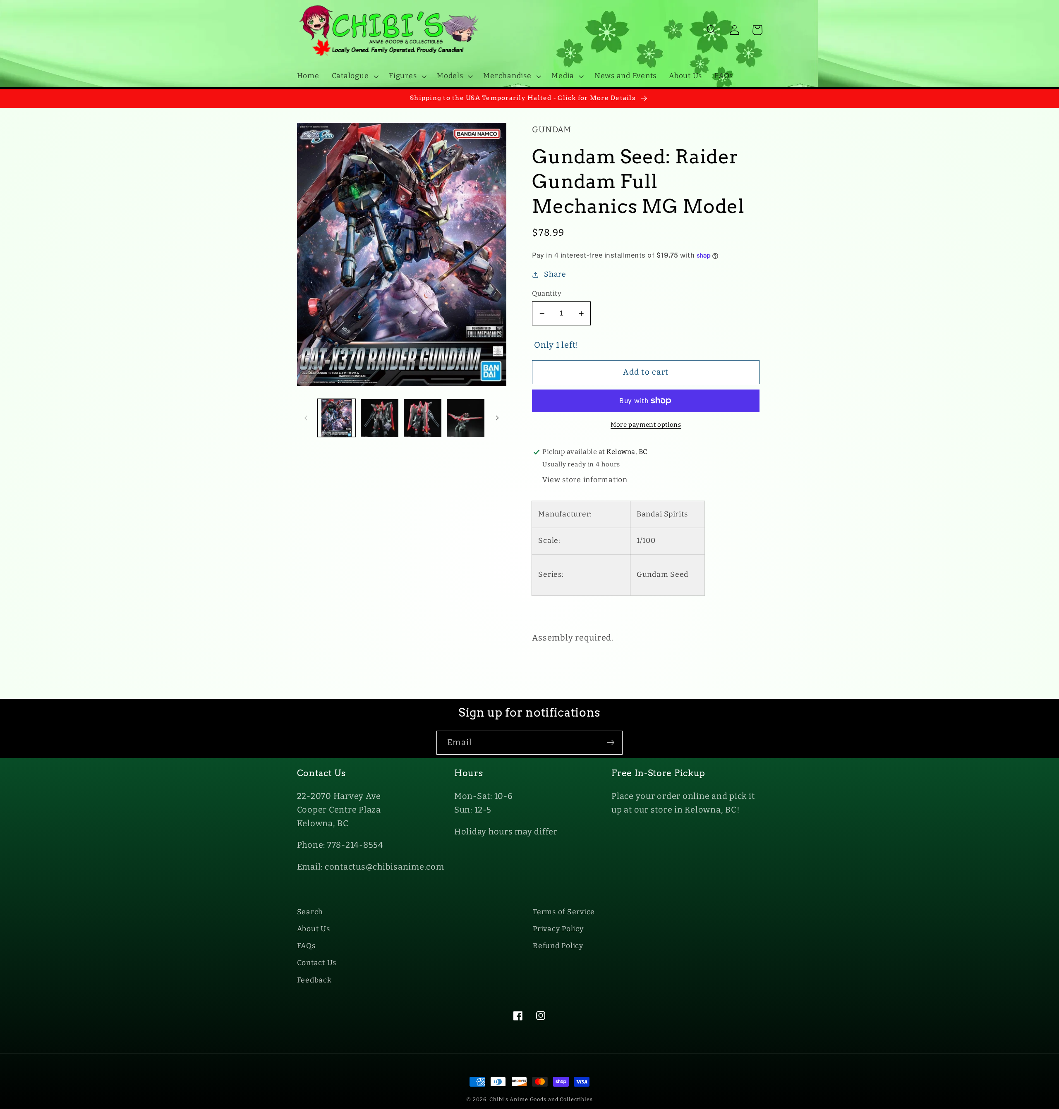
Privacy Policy (558, 929)
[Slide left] (306, 418)
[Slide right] (497, 418)
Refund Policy (558, 946)
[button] (354, 76)
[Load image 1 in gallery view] (336, 418)
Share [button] (555, 274)
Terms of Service (564, 912)
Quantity (546, 293)
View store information (585, 480)
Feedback (314, 980)
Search (310, 912)
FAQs (306, 946)
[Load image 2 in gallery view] (379, 418)
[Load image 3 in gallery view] (422, 418)
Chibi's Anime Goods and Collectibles (541, 1099)
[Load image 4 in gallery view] (465, 418)
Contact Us (317, 962)
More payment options (646, 424)
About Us (313, 929)
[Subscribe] (610, 743)
